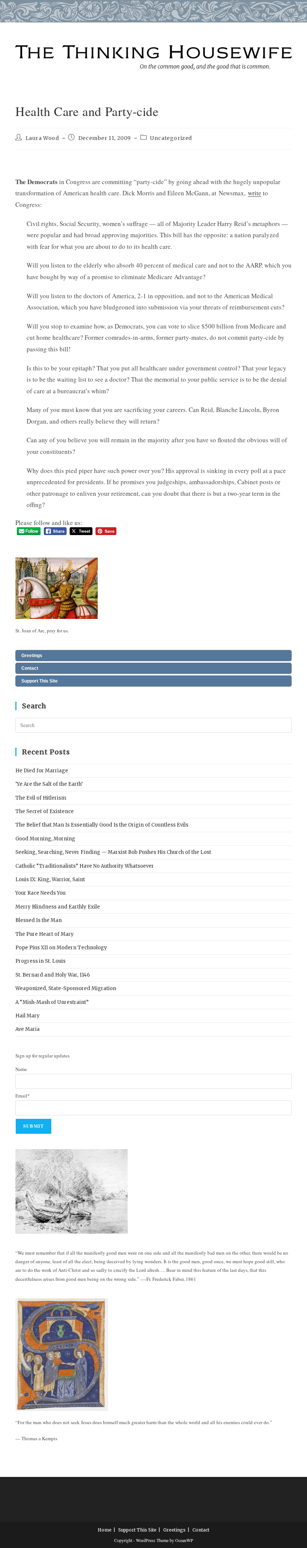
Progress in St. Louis (40, 961)
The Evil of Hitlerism (40, 798)
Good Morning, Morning (45, 839)
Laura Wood (42, 138)
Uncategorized (171, 138)
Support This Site (39, 681)
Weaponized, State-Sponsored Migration (65, 988)
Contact (29, 668)
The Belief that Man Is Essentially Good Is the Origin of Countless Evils (101, 825)
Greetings (31, 655)
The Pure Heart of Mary (44, 934)
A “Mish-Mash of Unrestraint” (52, 1002)
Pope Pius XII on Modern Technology (61, 947)
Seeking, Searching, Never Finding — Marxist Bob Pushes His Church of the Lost (113, 852)
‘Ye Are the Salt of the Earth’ (49, 784)
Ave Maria (27, 1029)
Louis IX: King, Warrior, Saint (50, 879)
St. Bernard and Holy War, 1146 (52, 975)
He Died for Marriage (41, 770)
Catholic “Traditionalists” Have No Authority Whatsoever (84, 866)
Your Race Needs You (40, 893)
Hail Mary (27, 1016)
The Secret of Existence (44, 811)
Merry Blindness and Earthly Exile (57, 907)
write (254, 193)
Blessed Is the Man (38, 920)
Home (105, 1530)
